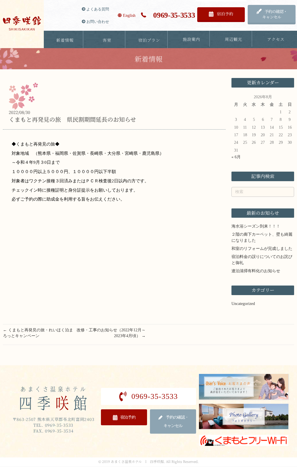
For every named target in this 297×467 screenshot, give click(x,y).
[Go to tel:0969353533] (168, 15)
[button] (221, 13)
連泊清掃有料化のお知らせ (255, 271)
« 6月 (236, 157)
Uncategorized (243, 303)
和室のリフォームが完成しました (261, 248)
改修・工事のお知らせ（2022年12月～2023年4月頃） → (111, 333)
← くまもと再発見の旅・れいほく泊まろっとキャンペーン (38, 333)
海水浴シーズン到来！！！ (255, 226)
